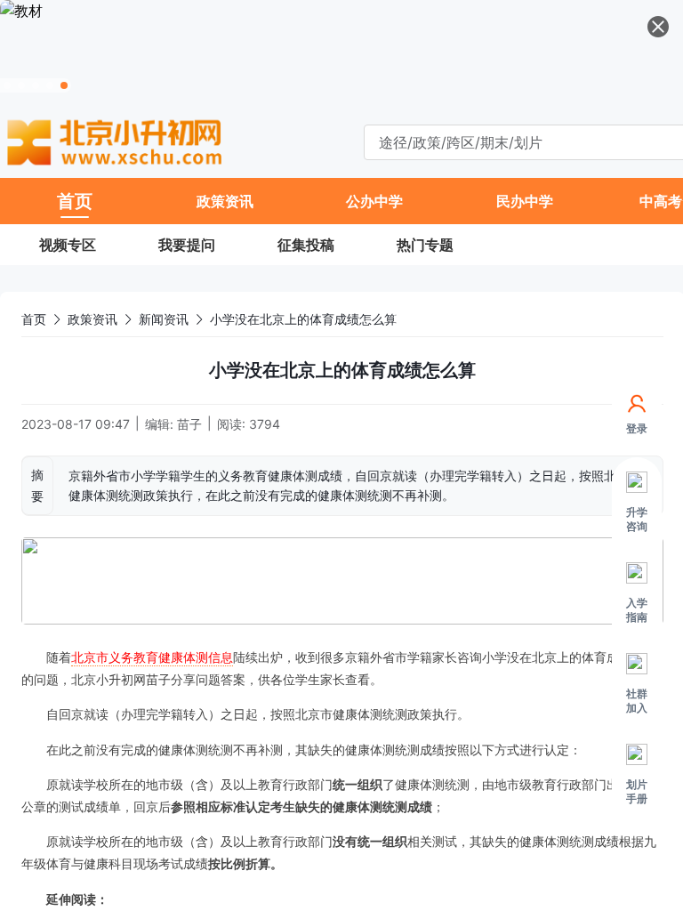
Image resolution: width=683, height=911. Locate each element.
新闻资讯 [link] (164, 319)
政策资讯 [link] (92, 319)
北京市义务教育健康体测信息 (152, 657)
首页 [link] (33, 319)
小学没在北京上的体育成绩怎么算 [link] (303, 319)
